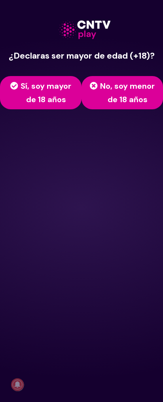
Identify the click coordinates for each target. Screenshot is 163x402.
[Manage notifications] (17, 384)
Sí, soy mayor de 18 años (46, 93)
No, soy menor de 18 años (127, 93)
